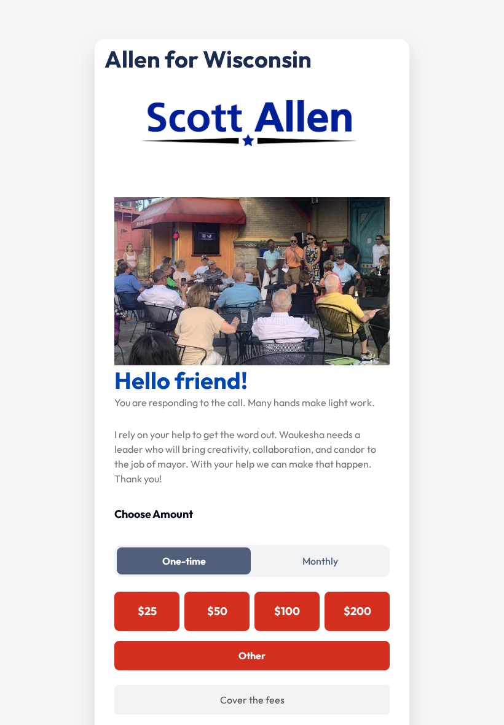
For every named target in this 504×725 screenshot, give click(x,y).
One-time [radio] (184, 561)
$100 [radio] (287, 611)
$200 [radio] (357, 611)
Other (252, 655)
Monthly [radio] (320, 561)
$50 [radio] (217, 611)
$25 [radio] (147, 611)
